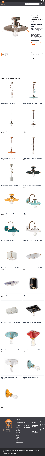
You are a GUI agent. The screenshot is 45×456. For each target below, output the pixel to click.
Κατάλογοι (26, 425)
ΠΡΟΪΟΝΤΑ (34, 422)
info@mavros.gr (19, 442)
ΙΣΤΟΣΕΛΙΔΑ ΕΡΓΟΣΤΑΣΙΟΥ (35, 432)
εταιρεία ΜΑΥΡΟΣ (35, 40)
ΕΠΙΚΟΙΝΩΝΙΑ (34, 428)
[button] (28, 31)
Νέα (25, 422)
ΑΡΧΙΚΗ (33, 420)
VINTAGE (33, 29)
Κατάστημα (26, 420)
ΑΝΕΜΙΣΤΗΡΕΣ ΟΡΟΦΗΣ (35, 426)
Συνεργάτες (27, 427)
